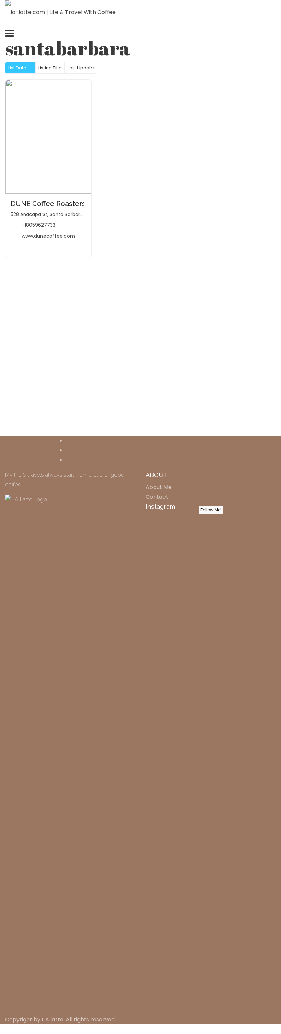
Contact (157, 497)
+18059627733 (39, 225)
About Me (159, 487)
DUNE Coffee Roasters (48, 204)
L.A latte (52, 1019)
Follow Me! (210, 510)
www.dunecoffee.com (48, 236)
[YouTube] (68, 460)
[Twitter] (68, 450)
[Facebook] (68, 440)
